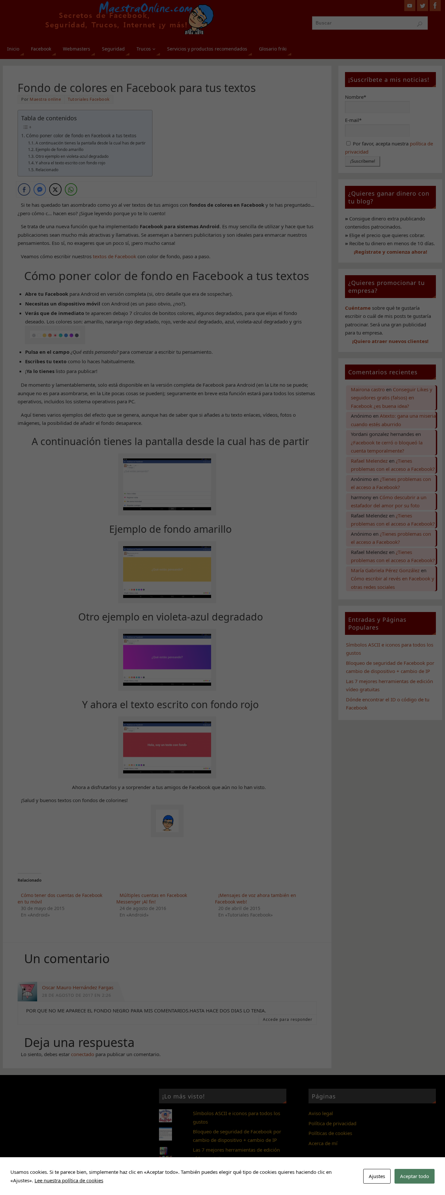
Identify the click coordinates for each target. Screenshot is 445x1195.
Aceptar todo (414, 1176)
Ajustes (377, 1176)
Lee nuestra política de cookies (69, 1180)
